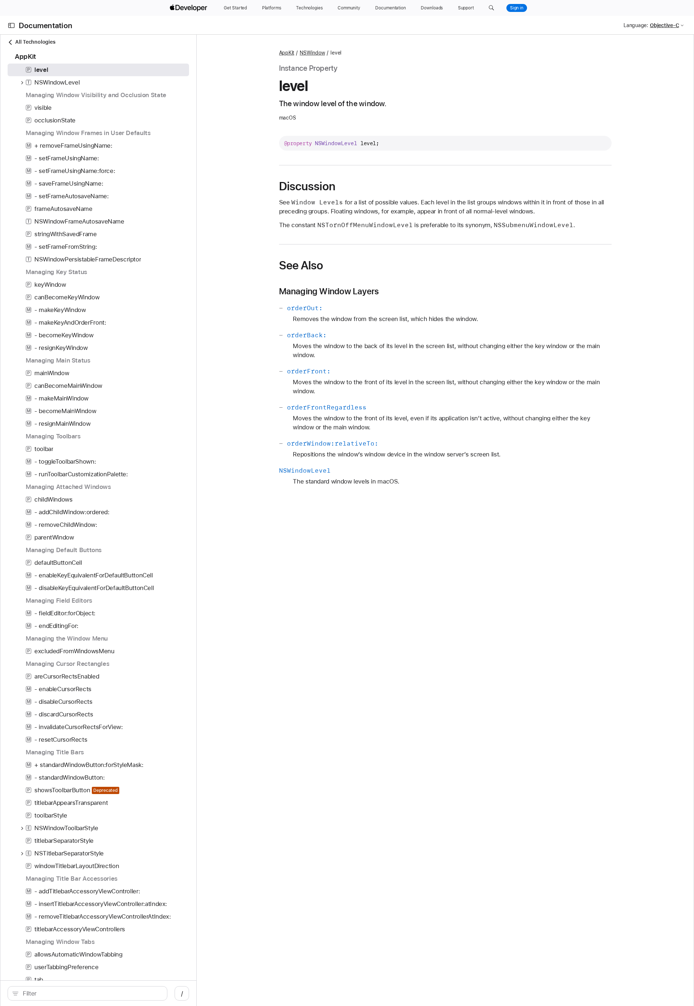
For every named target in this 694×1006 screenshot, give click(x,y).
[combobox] (91, 993)
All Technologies (35, 42)
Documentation (45, 25)
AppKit (287, 53)
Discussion (307, 186)
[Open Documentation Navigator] (11, 25)
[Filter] (91, 993)
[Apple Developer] (189, 8)
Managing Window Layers (329, 291)
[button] (491, 8)
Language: (636, 25)
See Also (301, 265)
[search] (87, 993)
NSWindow (312, 53)
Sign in (516, 7)
